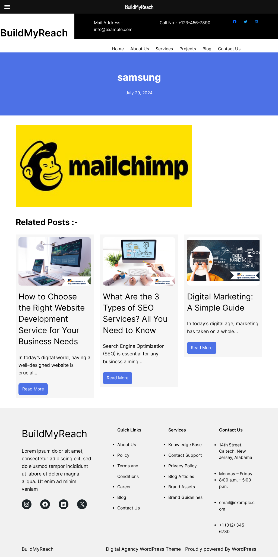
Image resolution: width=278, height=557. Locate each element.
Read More (35, 387)
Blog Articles (181, 476)
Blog (121, 497)
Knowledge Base (185, 444)
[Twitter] (245, 22)
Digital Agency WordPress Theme (143, 549)
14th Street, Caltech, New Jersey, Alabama (235, 451)
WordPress (244, 549)
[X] (82, 504)
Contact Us (128, 508)
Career (124, 486)
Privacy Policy (182, 465)
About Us (126, 444)
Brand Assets (181, 486)
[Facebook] (234, 22)
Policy (123, 455)
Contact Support (185, 455)
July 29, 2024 (139, 92)
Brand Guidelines (185, 497)
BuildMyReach (34, 33)
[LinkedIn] (256, 22)
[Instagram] (26, 504)
